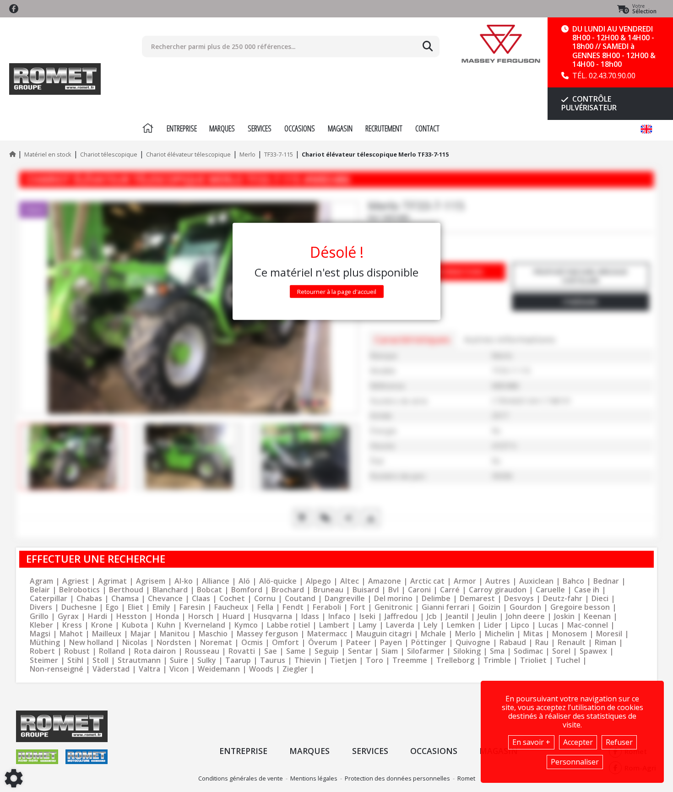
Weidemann (219, 669)
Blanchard (170, 590)
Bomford (246, 590)
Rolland (112, 651)
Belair (40, 590)
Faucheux (231, 607)
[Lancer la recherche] (428, 46)
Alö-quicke (278, 581)
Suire (179, 660)
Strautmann (139, 660)
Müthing (45, 642)
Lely (430, 625)
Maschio (213, 633)
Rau (541, 642)
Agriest (75, 581)
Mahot (71, 633)
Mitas (533, 633)
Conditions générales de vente (240, 778)
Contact (427, 128)
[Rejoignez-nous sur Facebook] (13, 8)
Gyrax (68, 616)
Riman (605, 642)
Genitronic (393, 607)
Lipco (520, 625)
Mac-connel (587, 625)
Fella (265, 607)
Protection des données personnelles (397, 778)
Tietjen (343, 660)
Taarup (238, 660)
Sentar (360, 651)
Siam (389, 651)
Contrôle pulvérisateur (589, 103)
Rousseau (202, 651)
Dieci (600, 598)
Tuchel (568, 660)
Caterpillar (48, 598)
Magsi (40, 633)
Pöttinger (428, 642)
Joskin (564, 616)
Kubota (135, 625)
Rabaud (512, 642)
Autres (497, 581)
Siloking (467, 651)
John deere (525, 616)
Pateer (358, 642)
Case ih (586, 590)
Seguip (327, 651)
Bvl (393, 590)
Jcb (432, 616)
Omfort (285, 642)
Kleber (41, 625)
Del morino (393, 598)
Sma (497, 651)
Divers (41, 607)
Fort (357, 607)
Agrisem (150, 581)
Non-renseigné (56, 669)
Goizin (489, 607)
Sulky (206, 660)
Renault (572, 642)
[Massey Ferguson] (500, 44)
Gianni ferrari (445, 607)
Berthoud (126, 590)
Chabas (89, 598)
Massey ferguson (267, 633)
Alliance (215, 581)
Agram (41, 581)
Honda (167, 616)
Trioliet (533, 660)
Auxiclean (536, 581)
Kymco (246, 625)
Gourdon (525, 607)
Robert (42, 651)
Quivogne (473, 642)
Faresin (192, 607)
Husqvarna (273, 616)
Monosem (569, 633)
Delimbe (436, 598)
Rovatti (241, 651)
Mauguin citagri (384, 633)
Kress (72, 625)
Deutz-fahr (562, 598)
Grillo (39, 616)
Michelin (499, 633)
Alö (244, 581)
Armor (465, 581)
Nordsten (174, 642)
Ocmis (252, 642)
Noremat (216, 642)
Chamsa (125, 598)
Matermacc (327, 633)
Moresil (609, 633)
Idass (310, 616)
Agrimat (112, 581)
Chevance (165, 598)
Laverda (400, 625)
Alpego (318, 581)
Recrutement (383, 128)
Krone (102, 625)
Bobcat (209, 590)
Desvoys (519, 598)
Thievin (307, 660)
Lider (493, 625)
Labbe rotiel (288, 625)
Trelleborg (455, 660)
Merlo (465, 633)
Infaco (339, 616)
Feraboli (327, 607)
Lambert (334, 625)
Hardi (97, 616)
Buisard (366, 590)
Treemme (409, 660)
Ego (112, 607)
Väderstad (111, 669)
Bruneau (328, 590)
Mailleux (106, 633)
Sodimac (528, 651)
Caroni (419, 590)
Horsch (200, 616)
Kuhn (166, 625)
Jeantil (457, 616)
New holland (91, 642)
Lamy (367, 625)
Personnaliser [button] (575, 762)
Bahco (573, 581)
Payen (391, 642)
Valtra (149, 669)
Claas (201, 598)
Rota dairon (155, 651)
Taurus (272, 660)
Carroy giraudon (497, 590)
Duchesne (79, 607)
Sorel (561, 651)
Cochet (232, 598)
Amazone (384, 581)
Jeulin (487, 616)
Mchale (433, 633)
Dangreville (345, 598)
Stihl (75, 660)
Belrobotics (79, 590)
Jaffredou (401, 616)
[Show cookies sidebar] (14, 778)
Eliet (135, 607)
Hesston (131, 616)
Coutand (300, 598)
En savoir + (531, 742)
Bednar (606, 581)
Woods (261, 669)
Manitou (175, 633)
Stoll (100, 660)
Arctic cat (427, 581)
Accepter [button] (578, 742)
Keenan (597, 616)
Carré (450, 590)
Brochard (287, 590)
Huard (233, 616)
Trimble (497, 660)
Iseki (367, 616)
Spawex (593, 651)
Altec (349, 581)
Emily (161, 607)
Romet (466, 778)
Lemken (461, 625)
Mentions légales (313, 778)
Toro (374, 660)
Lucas (548, 625)
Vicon (179, 669)
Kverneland (205, 625)
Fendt (293, 607)
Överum (322, 642)
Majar (140, 633)
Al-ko (183, 581)
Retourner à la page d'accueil (336, 291)
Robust (77, 651)
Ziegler (295, 669)
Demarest (477, 598)
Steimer (44, 660)
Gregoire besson (580, 607)
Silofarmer (425, 651)
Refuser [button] (619, 742)
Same (295, 651)
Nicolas (134, 642)
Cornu (265, 598)
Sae (270, 651)
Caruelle (550, 590)
